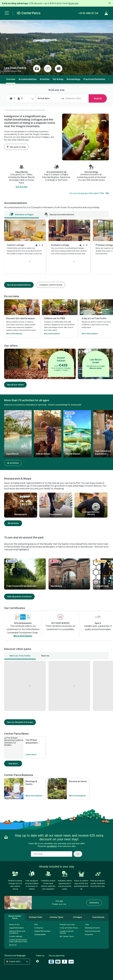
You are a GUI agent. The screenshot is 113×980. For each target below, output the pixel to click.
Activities (44, 79)
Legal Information (16, 928)
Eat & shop (58, 79)
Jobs (87, 924)
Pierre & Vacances (92, 931)
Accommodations (28, 79)
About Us (13, 945)
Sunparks (89, 934)
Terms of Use (14, 924)
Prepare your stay (67, 924)
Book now (73, 3)
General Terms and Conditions (17, 932)
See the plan (21, 187)
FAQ (36, 924)
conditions (52, 846)
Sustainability (40, 934)
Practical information (94, 79)
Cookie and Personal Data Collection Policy (18, 941)
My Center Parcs (67, 936)
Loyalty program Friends (67, 932)
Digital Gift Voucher (42, 931)
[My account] (106, 13)
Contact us (38, 928)
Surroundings (73, 79)
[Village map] (58, 68)
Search (98, 98)
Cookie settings (15, 936)
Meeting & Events (92, 928)
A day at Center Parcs (69, 928)
